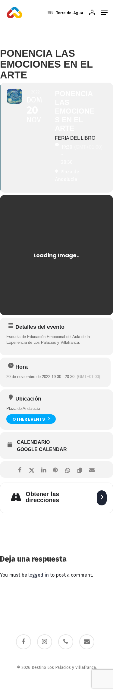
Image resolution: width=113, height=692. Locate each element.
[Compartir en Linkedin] (44, 469)
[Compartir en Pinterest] (56, 469)
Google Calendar (42, 449)
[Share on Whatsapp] (68, 469)
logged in (38, 575)
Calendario (33, 442)
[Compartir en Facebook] (19, 469)
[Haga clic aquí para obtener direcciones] (102, 497)
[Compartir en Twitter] (32, 469)
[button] (104, 13)
